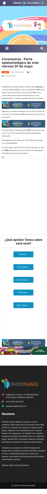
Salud (5, 72)
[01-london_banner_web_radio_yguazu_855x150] (23, 105)
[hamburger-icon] (7, 48)
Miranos (17, 2)
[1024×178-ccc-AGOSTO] (23, 351)
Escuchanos (33, 2)
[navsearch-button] (41, 48)
